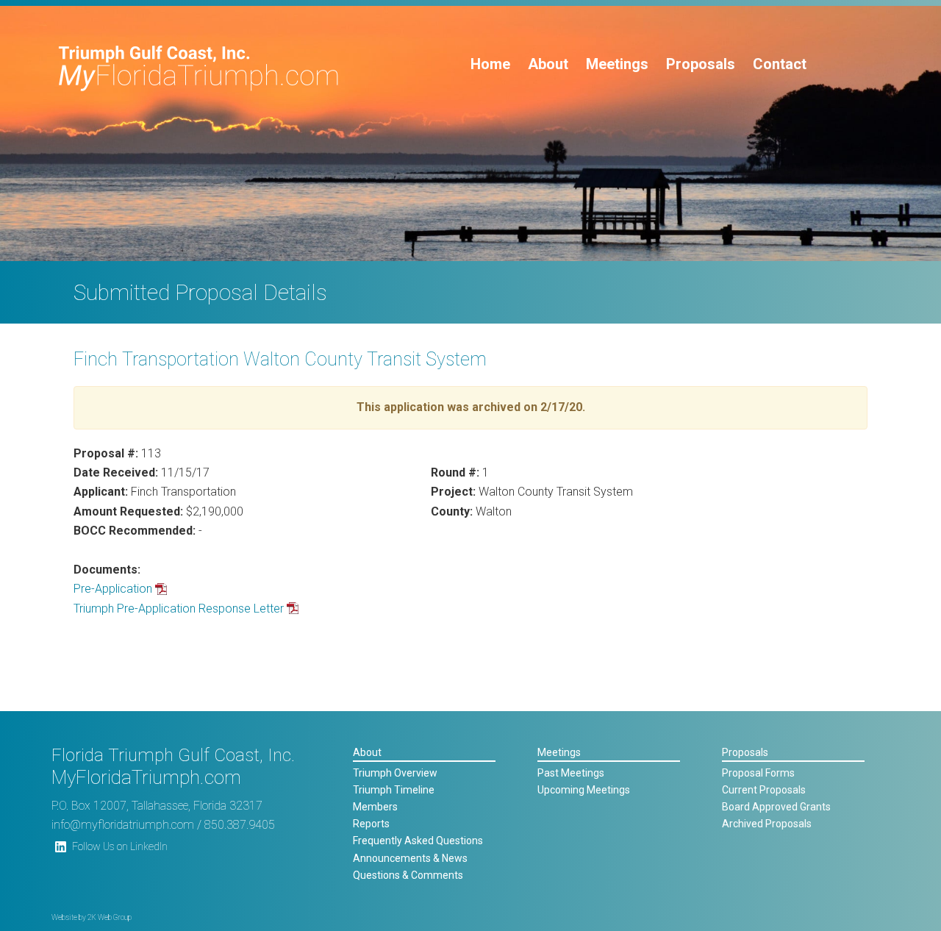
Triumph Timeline (393, 790)
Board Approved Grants (776, 807)
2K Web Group (109, 917)
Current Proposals (764, 790)
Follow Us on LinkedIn (120, 846)
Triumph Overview (395, 773)
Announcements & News (410, 858)
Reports (371, 824)
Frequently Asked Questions (418, 840)
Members (375, 807)
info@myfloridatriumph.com (122, 825)
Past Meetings (570, 773)
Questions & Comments (408, 875)
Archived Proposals (767, 824)
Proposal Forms (758, 773)
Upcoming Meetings (583, 790)
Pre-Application (113, 589)
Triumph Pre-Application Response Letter (179, 609)
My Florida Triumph (199, 68)
